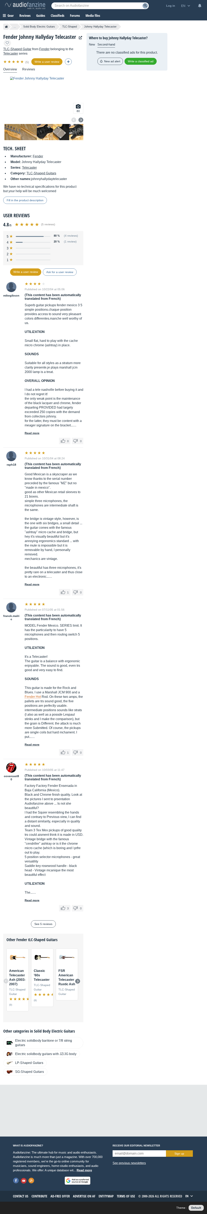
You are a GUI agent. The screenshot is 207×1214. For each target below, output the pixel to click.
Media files (93, 15)
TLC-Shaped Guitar (17, 49)
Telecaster (10, 53)
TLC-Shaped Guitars (41, 173)
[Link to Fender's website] (79, 37)
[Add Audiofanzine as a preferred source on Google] (77, 1181)
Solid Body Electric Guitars (39, 26)
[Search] (145, 5)
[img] (13, 62)
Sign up (179, 1153)
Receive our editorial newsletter (136, 1145)
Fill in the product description (25, 200)
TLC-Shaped (69, 26)
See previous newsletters (129, 1163)
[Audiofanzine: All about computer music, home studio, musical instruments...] (25, 5)
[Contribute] (68, 61)
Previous (73, 120)
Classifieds (57, 15)
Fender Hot (33, 696)
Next (80, 120)
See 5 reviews (43, 924)
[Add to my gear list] (7, 42)
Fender (44, 49)
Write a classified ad (140, 61)
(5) (27, 62)
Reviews (25, 15)
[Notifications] (199, 5)
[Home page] (6, 27)
